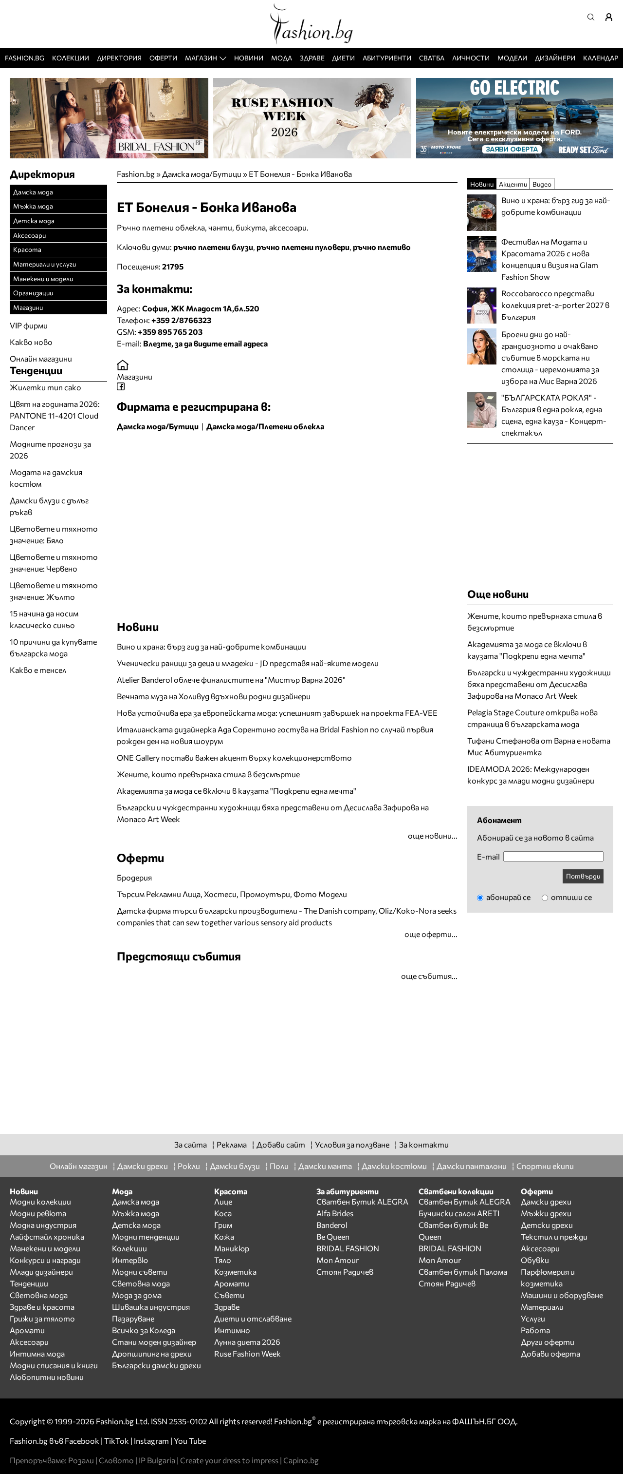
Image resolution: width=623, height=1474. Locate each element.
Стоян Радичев (344, 1271)
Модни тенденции (146, 1236)
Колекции (70, 58)
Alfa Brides (334, 1213)
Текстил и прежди (554, 1236)
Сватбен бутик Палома (463, 1271)
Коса (223, 1213)
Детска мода (34, 220)
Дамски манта (325, 1165)
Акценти (513, 184)
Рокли (189, 1165)
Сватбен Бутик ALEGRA (362, 1201)
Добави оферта (550, 1353)
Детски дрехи (547, 1224)
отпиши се (571, 896)
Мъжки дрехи (546, 1213)
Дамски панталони (472, 1165)
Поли (279, 1165)
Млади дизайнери (41, 1271)
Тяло (222, 1259)
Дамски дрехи (142, 1165)
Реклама (232, 1144)
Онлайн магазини (41, 358)
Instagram (151, 1440)
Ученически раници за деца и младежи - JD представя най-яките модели (248, 663)
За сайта (190, 1144)
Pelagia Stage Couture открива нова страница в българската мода (532, 718)
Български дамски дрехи (156, 1365)
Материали (542, 1306)
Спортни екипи (545, 1165)
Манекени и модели (43, 278)
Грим (223, 1224)
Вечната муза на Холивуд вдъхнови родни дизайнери (214, 696)
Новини (248, 58)
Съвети (229, 1295)
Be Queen (332, 1236)
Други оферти (547, 1341)
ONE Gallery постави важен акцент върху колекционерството (234, 757)
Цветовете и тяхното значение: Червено (54, 562)
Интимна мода (37, 1353)
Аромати (27, 1330)
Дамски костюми (394, 1165)
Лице (223, 1201)
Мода (281, 58)
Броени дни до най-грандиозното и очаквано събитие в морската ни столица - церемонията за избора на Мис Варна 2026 (550, 357)
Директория (119, 58)
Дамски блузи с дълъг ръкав (49, 506)
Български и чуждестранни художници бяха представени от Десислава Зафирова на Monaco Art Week (273, 813)
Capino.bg (301, 1460)
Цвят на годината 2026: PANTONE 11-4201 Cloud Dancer (55, 415)
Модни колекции (40, 1201)
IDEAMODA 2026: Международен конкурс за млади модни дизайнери (530, 774)
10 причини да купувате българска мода (53, 647)
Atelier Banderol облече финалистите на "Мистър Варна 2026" (231, 679)
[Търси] (594, 17)
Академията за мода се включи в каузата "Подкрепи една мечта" (236, 790)
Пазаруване (133, 1318)
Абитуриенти (387, 58)
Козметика (235, 1271)
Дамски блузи (235, 1165)
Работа (535, 1330)
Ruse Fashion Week (247, 1353)
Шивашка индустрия (151, 1306)
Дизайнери (555, 58)
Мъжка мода (33, 206)
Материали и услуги (44, 264)
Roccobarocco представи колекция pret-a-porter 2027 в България (555, 304)
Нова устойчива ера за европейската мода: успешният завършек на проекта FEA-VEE (277, 712)
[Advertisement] (231, 456)
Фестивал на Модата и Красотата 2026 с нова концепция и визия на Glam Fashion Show (549, 259)
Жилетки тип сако (45, 387)
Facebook (82, 1440)
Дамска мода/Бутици (201, 173)
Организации (33, 292)
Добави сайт (281, 1144)
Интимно (232, 1330)
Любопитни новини (47, 1376)
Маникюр (231, 1248)
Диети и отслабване (253, 1318)
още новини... (433, 835)
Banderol (332, 1224)
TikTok (116, 1440)
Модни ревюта (38, 1213)
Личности (471, 58)
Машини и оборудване (562, 1295)
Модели (512, 58)
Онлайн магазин (79, 1165)
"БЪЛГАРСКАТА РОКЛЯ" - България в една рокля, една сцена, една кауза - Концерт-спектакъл (553, 415)
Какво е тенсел (38, 669)
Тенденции (29, 1283)
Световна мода (39, 1295)
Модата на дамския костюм (46, 477)
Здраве (312, 58)
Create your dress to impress (229, 1460)
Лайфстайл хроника (47, 1236)
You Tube (190, 1440)
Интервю (130, 1259)
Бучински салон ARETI (459, 1213)
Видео (541, 184)
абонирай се (508, 896)
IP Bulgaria (157, 1460)
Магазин (201, 58)
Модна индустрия (43, 1224)
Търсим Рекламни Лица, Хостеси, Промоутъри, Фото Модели (232, 894)
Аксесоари (29, 235)
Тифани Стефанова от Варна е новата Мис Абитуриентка (538, 746)
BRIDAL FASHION (347, 1248)
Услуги (533, 1318)
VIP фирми (29, 325)
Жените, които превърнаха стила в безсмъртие (208, 774)
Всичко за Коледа (143, 1330)
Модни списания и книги (54, 1365)
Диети (343, 58)
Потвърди (583, 876)
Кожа (224, 1236)
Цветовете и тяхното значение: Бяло (54, 534)
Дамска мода (33, 192)
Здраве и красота (42, 1306)
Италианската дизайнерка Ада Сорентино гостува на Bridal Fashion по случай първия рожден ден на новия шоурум (275, 735)
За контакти (424, 1144)
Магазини (134, 376)
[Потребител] (612, 17)
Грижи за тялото (42, 1318)
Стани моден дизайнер (154, 1341)
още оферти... (431, 933)
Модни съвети (139, 1271)
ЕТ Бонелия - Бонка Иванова (300, 173)
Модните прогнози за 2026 (50, 449)
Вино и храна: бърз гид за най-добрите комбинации (211, 646)
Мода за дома (137, 1295)
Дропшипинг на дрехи (152, 1353)
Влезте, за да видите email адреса (205, 343)
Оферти (163, 58)
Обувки (535, 1259)
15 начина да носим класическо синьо (44, 619)
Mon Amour (337, 1259)
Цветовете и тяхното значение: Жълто (54, 590)
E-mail (488, 856)
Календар (600, 58)
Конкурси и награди (45, 1259)
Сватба (431, 58)
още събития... (429, 975)
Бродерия (134, 877)
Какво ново (31, 341)
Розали (81, 1460)
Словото (116, 1460)
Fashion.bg (24, 58)
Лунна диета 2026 (247, 1341)
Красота (27, 249)
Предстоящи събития (179, 956)
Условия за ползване (352, 1144)
